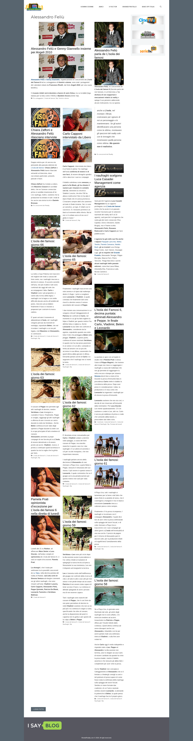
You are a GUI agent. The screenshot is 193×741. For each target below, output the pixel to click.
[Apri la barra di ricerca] (160, 6)
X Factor (113, 7)
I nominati (100, 422)
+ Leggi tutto (38, 709)
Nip (57, 98)
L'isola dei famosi (49, 98)
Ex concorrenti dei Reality (105, 154)
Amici (101, 7)
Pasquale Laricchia (109, 242)
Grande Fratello (129, 7)
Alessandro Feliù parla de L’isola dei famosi (107, 54)
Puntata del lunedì (116, 424)
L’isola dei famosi (37, 168)
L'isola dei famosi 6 (71, 220)
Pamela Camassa (107, 244)
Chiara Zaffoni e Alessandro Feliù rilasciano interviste (44, 133)
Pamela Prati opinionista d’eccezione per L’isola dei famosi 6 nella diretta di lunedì (45, 506)
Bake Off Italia (148, 7)
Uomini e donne (87, 7)
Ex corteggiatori (38, 98)
